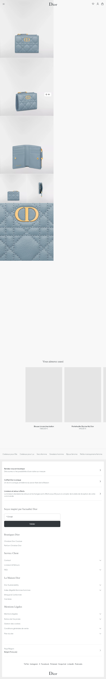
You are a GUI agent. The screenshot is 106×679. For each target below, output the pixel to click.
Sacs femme (42, 454)
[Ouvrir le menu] (4, 4)
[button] (27, 29)
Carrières (8, 599)
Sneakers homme (57, 454)
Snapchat (62, 664)
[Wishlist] (93, 4)
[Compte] (97, 4)
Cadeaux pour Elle (10, 454)
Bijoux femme (71, 454)
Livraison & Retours (12, 565)
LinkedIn (70, 664)
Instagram (34, 664)
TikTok (26, 664)
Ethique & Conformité (13, 595)
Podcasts (78, 664)
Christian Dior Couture (13, 541)
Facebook (45, 664)
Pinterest (53, 664)
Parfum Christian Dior (12, 545)
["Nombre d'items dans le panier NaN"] (102, 4)
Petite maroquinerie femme (91, 454)
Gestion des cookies (12, 624)
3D (49, 94)
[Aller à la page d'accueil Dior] (53, 4)
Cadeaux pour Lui (27, 454)
